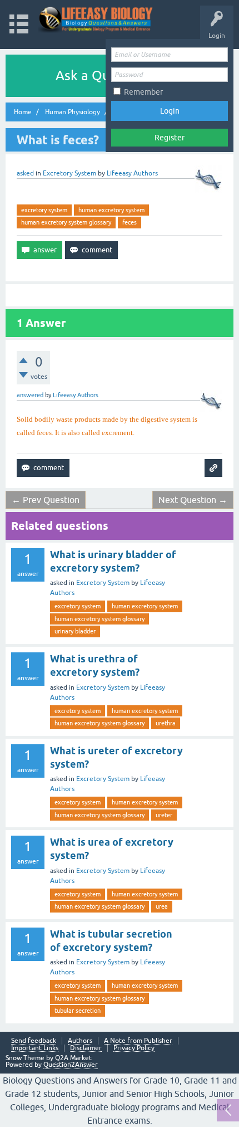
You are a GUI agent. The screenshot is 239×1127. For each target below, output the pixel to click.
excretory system (44, 210)
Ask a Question (102, 75)
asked (25, 173)
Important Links (34, 1048)
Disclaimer (86, 1048)
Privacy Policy (134, 1048)
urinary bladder (75, 631)
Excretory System (69, 173)
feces (129, 222)
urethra (166, 723)
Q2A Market (73, 1058)
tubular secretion (77, 1010)
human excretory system (111, 210)
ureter (164, 815)
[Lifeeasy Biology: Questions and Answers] (96, 19)
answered (30, 395)
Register (170, 137)
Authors (80, 1041)
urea (162, 906)
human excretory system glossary (66, 222)
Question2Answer (70, 1065)
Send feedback (33, 1041)
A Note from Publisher (138, 1041)
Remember (143, 91)
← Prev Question (45, 500)
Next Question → (192, 500)
